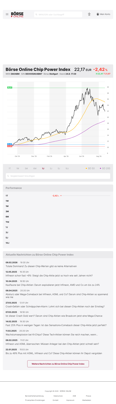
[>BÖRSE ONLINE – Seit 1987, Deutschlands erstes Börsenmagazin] (17, 14)
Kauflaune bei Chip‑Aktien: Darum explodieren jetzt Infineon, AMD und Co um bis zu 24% (53, 284)
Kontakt (55, 400)
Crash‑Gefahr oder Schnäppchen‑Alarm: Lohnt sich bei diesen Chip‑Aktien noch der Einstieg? (55, 306)
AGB (74, 396)
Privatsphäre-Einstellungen (35, 400)
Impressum (70, 400)
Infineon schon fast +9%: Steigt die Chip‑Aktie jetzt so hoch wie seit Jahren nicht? (49, 275)
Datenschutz (58, 396)
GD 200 (106, 168)
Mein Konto (105, 14)
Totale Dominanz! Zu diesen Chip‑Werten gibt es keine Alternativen (41, 266)
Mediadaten (86, 400)
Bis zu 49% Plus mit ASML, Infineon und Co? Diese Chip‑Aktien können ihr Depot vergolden (54, 353)
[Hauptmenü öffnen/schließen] (7, 14)
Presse (88, 396)
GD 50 (91, 168)
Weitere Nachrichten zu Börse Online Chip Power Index (58, 364)
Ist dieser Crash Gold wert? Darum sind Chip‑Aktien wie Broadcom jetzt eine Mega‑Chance (54, 315)
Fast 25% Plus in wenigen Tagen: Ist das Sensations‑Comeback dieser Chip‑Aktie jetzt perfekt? (56, 325)
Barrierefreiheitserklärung (34, 396)
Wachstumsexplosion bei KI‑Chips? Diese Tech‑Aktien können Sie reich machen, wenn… (52, 334)
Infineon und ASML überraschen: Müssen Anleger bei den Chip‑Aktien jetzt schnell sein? (52, 343)
